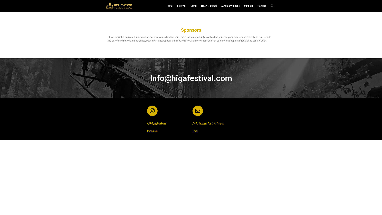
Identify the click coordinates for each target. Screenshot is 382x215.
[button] (272, 6)
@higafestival (156, 123)
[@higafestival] (152, 111)
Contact (261, 5)
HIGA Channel (209, 5)
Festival (181, 5)
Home (169, 5)
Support (248, 5)
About (193, 5)
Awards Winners (230, 5)
